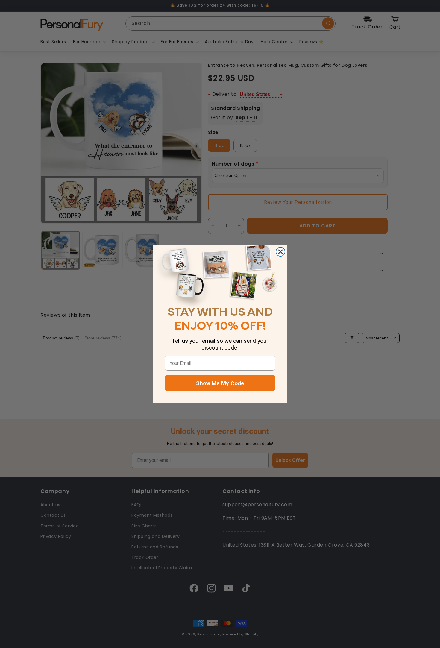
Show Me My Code (220, 383)
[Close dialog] (280, 251)
